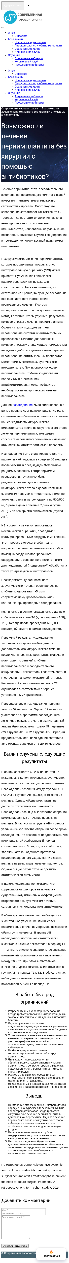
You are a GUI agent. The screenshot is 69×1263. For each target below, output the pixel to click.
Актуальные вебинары (29, 58)
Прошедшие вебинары (29, 64)
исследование (23, 405)
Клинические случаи (27, 52)
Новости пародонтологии (30, 42)
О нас (11, 32)
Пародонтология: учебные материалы (38, 45)
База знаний (15, 39)
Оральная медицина (27, 48)
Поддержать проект (13, 5)
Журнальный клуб (26, 61)
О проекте (21, 36)
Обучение (14, 55)
